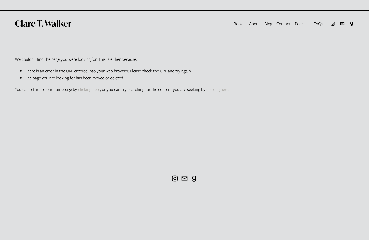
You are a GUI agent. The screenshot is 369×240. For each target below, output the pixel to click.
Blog (268, 24)
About (254, 24)
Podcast (302, 24)
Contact (283, 24)
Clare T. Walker (43, 23)
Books (239, 24)
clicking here (89, 89)
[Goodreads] (351, 23)
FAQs (318, 24)
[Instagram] (332, 23)
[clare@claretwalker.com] (342, 23)
